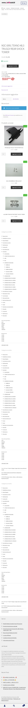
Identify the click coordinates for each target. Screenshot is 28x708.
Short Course (20, 468)
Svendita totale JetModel (9, 685)
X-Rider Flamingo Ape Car (9, 256)
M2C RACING (5, 75)
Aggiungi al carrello (12, 66)
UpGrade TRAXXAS (9, 273)
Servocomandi (4, 474)
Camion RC (5, 247)
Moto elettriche (6, 298)
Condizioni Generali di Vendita (9, 637)
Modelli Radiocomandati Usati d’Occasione (12, 623)
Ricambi (4, 309)
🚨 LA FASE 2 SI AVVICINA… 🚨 (10, 677)
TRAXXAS (3, 329)
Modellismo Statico (7, 238)
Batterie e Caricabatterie (8, 306)
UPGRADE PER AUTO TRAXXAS (10, 289)
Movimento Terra (6, 293)
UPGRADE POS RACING (15, 8)
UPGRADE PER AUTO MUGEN (9, 278)
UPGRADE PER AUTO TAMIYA (10, 280)
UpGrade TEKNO (22, 73)
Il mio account (4, 706)
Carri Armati (5, 295)
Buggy (13, 468)
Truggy (16, 468)
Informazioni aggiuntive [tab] (6, 86)
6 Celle (2, 340)
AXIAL (2, 326)
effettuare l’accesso (9, 115)
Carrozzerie (6, 478)
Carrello (21, 705)
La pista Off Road (7, 635)
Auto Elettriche (6, 249)
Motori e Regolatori (17, 472)
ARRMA (2, 325)
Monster (24, 468)
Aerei (4, 304)
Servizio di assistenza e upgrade (10, 626)
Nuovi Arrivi (5, 236)
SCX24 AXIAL (6, 253)
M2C (6, 73)
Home (4, 8)
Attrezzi (7, 477)
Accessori (5, 311)
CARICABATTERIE (4, 345)
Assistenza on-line (6, 242)
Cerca (14, 706)
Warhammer (5, 245)
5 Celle (2, 339)
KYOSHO (3, 323)
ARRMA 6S (8, 264)
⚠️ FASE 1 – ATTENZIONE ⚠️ (9, 680)
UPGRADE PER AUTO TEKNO (13, 73)
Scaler (2, 469)
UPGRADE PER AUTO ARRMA (9, 282)
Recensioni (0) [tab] (4, 90)
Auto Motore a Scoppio (7, 291)
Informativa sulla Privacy (8, 640)
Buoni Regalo (5, 240)
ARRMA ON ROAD (9, 269)
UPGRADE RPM (7, 276)
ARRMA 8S (8, 267)
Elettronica (5, 313)
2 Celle (2, 335)
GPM (5, 258)
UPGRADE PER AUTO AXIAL (9, 284)
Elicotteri (5, 315)
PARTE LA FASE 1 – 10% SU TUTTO (10, 682)
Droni (4, 302)
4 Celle (2, 338)
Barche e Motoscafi (7, 300)
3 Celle (2, 336)
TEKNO (2, 327)
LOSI (2, 322)
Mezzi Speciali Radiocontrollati (10, 632)
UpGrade (8, 8)
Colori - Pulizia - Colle (14, 477)
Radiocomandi (10, 472)
